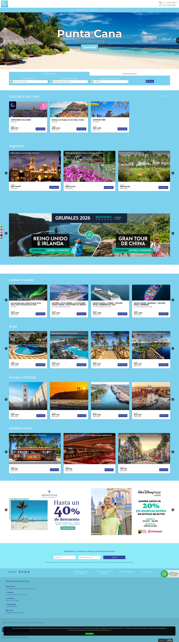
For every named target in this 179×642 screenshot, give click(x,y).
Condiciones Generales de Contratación (80, 572)
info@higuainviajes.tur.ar (15, 612)
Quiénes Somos (82, 10)
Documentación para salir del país (104, 572)
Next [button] (172, 173)
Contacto (105, 10)
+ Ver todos (165, 96)
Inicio (72, 10)
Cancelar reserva (146, 572)
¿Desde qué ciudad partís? (110, 79)
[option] (89, 40)
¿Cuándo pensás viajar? (69, 79)
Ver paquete (40, 129)
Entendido (89, 633)
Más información (106, 630)
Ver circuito (123, 312)
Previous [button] (6, 173)
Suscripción (95, 10)
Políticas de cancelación (126, 572)
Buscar (150, 81)
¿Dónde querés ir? (29, 79)
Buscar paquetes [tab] (49, 74)
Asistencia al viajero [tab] (130, 74)
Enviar (114, 557)
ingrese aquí (33, 637)
